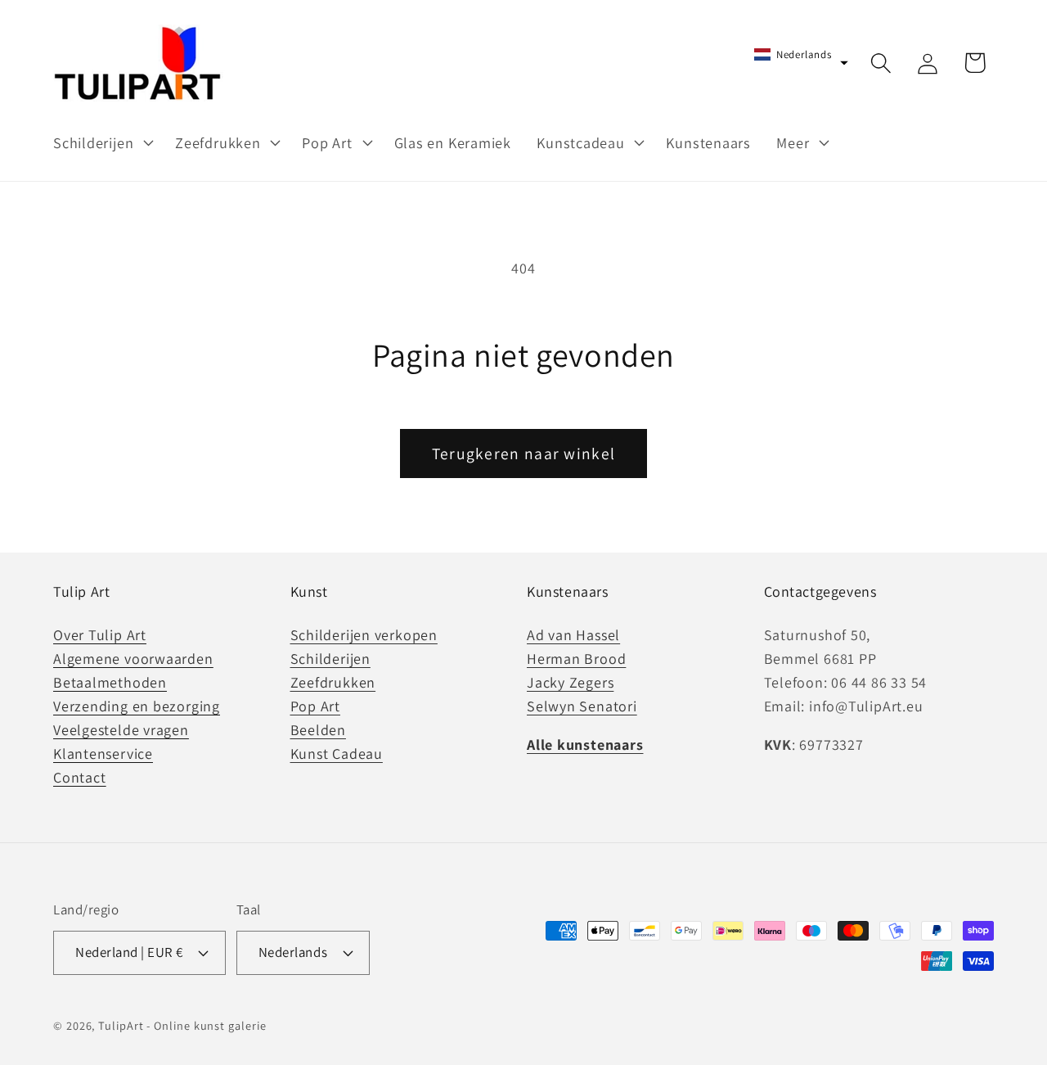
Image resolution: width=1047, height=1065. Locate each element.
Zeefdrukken (333, 682)
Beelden (318, 729)
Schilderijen (330, 658)
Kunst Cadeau (336, 753)
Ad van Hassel (573, 634)
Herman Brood (576, 658)
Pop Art (315, 706)
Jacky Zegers (570, 682)
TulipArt (120, 1025)
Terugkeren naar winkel (524, 453)
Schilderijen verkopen (364, 634)
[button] (101, 142)
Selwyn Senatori (582, 706)
